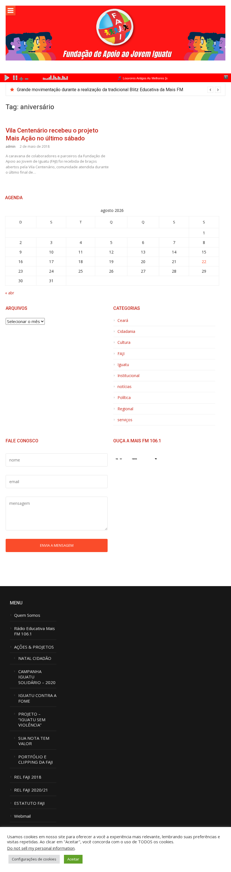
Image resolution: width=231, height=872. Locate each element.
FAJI (121, 353)
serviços (124, 419)
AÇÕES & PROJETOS (34, 647)
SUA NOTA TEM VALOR (33, 741)
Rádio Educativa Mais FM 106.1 (34, 631)
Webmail (22, 816)
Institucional (128, 375)
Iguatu (123, 364)
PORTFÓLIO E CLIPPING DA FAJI (35, 759)
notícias (124, 386)
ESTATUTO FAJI (29, 803)
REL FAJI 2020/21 (31, 790)
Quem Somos (27, 615)
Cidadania (126, 331)
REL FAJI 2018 (27, 777)
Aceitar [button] (73, 859)
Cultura (123, 342)
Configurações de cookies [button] (34, 859)
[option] (119, 90)
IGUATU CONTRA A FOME (37, 698)
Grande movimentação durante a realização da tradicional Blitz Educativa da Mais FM (100, 89)
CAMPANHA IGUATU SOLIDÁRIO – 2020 (36, 677)
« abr (9, 292)
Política (124, 397)
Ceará (122, 320)
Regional (125, 408)
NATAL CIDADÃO (34, 658)
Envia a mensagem (57, 545)
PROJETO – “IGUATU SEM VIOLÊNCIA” (31, 719)
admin (10, 146)
